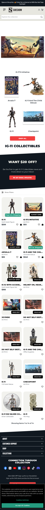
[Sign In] (39, 10)
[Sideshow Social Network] (19, 468)
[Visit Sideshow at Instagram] (23, 468)
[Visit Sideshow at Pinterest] (28, 468)
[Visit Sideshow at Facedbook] (5, 468)
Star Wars (3, 5)
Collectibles (3, 2)
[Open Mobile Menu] (4, 9)
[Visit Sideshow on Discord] (37, 468)
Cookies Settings (22, 500)
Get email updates (24, 178)
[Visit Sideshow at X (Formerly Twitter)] (10, 468)
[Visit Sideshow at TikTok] (33, 468)
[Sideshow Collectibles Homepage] (15, 9)
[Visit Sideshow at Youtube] (14, 468)
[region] (22, 496)
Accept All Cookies (22, 505)
